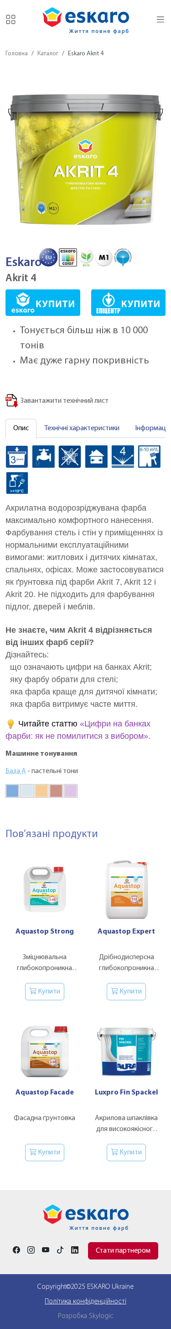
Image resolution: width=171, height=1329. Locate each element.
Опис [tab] (21, 428)
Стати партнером (123, 1250)
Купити (48, 991)
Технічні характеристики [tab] (81, 428)
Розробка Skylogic (86, 1316)
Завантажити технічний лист (64, 401)
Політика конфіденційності (85, 1301)
